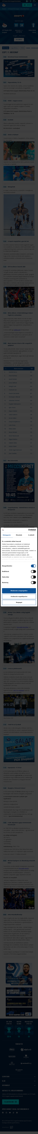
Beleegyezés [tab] (7, 535)
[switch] (33, 571)
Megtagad (19, 602)
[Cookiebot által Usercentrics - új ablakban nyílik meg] (28, 530)
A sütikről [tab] (31, 535)
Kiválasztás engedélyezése (19, 596)
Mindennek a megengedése (19, 590)
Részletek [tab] (19, 535)
